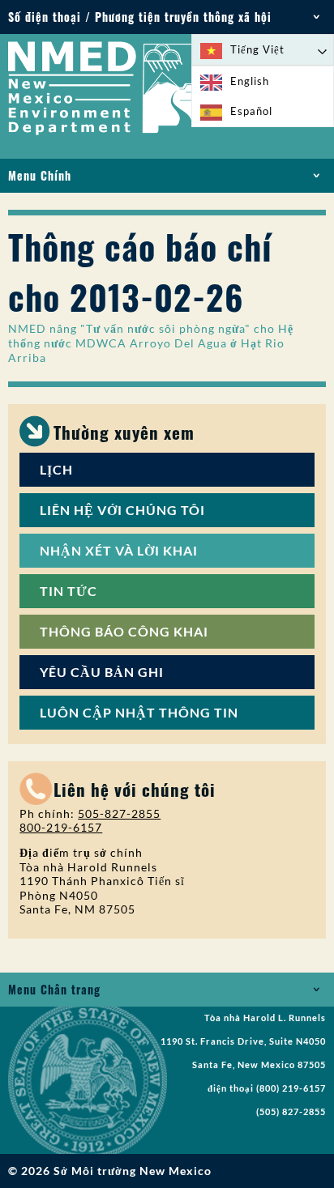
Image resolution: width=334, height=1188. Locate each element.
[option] (262, 81)
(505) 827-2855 (291, 1112)
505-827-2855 (119, 813)
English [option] (249, 81)
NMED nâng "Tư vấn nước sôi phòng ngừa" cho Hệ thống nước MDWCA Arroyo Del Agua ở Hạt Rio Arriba (150, 342)
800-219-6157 (60, 827)
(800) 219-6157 (291, 1088)
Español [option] (251, 110)
